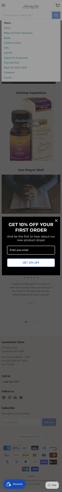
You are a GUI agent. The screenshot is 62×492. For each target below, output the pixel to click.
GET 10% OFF (31, 262)
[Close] (56, 220)
